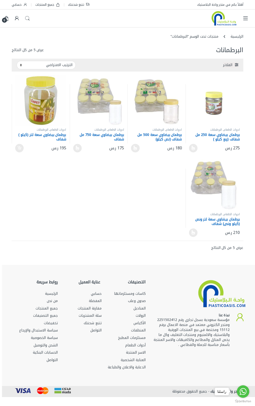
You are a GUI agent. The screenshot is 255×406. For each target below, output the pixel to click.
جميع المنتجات (44, 4)
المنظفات (138, 330)
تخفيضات (51, 323)
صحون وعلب (137, 301)
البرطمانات (216, 129)
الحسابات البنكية (45, 352)
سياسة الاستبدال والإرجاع (38, 330)
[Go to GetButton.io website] (243, 401)
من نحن (52, 301)
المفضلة (95, 301)
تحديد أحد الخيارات (194, 148)
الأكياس (139, 323)
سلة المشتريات (90, 315)
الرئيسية (237, 36)
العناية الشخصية (133, 360)
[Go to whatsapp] (243, 391)
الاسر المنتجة (136, 352)
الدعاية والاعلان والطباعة (127, 367)
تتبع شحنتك (76, 4)
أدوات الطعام (232, 129)
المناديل (139, 308)
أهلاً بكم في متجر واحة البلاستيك (220, 4)
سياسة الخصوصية (44, 337)
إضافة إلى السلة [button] (19, 148)
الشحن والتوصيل (46, 345)
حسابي (17, 4)
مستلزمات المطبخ (132, 337)
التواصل (96, 330)
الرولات (141, 315)
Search (27, 18)
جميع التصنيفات (45, 315)
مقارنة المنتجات (90, 308)
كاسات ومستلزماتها (130, 293)
